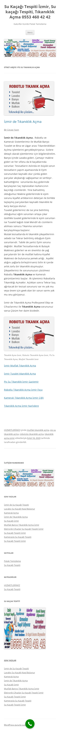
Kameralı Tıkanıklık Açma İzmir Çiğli (24, 397)
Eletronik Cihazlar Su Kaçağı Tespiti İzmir (24, 528)
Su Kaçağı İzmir (11, 520)
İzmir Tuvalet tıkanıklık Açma (20, 373)
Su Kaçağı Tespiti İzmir (15, 532)
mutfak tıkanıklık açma (38, 430)
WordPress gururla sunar (15, 724)
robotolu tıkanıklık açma (32, 434)
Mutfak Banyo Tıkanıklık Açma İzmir (21, 524)
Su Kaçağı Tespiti (12, 565)
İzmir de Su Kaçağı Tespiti (16, 504)
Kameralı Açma (11, 512)
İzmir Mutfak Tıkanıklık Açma (20, 365)
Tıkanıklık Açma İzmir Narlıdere (21, 405)
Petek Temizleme (12, 561)
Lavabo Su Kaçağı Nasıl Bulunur (19, 508)
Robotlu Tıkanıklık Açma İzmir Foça (23, 389)
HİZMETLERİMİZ (12, 430)
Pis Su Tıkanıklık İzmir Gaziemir (21, 381)
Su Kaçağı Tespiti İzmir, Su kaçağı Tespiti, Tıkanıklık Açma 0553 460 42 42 (30, 12)
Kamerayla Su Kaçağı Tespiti (17, 536)
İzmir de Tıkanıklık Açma (23, 121)
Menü (30, 32)
